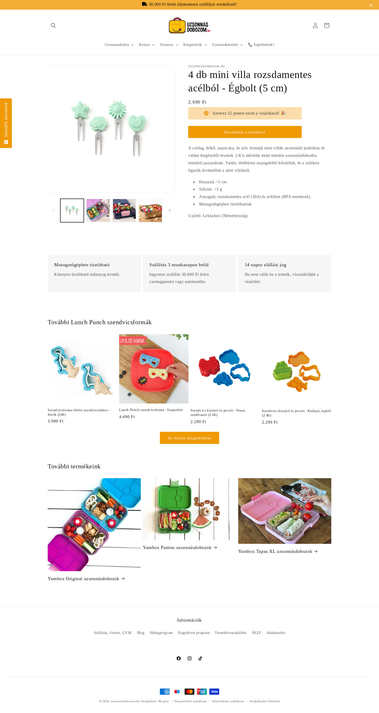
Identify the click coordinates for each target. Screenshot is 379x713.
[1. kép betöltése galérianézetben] (72, 210)
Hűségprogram (161, 633)
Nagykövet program (194, 633)
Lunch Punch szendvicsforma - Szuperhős (151, 410)
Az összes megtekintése (189, 438)
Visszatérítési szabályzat (190, 700)
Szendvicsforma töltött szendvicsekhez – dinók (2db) (79, 412)
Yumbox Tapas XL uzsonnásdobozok (275, 551)
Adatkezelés (275, 633)
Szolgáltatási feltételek (265, 700)
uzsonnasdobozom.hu (125, 701)
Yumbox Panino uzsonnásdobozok (177, 547)
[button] (372, 6)
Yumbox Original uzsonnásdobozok (83, 578)
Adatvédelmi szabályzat (228, 700)
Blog (141, 633)
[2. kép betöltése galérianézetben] (98, 210)
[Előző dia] (53, 210)
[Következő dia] (169, 210)
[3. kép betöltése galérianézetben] (124, 210)
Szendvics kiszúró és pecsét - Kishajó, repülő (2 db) (296, 413)
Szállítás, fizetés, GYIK (113, 633)
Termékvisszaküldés (230, 633)
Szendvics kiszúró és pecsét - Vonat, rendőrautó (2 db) (218, 412)
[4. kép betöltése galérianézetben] (150, 210)
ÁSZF (256, 633)
